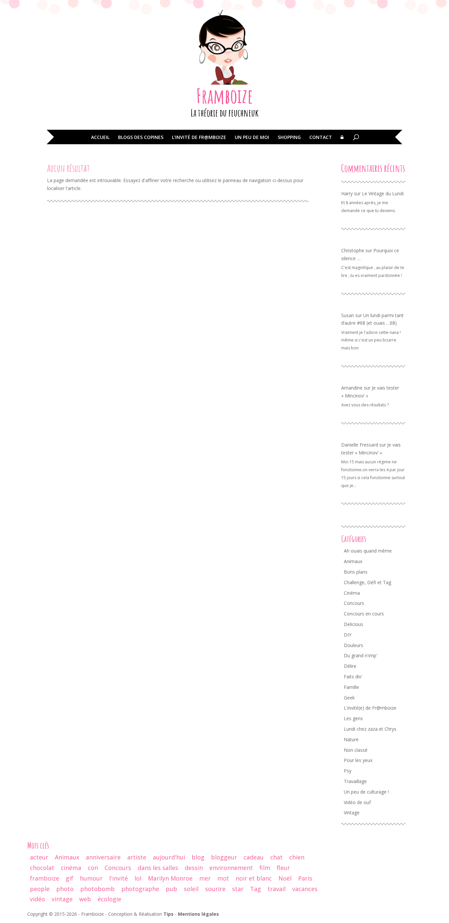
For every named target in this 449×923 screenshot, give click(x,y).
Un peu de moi (252, 137)
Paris (305, 878)
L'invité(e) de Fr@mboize (370, 708)
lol (137, 878)
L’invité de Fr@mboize (199, 137)
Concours (354, 603)
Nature (351, 739)
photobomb (97, 889)
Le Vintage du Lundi (383, 193)
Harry (347, 193)
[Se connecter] (342, 142)
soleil (191, 889)
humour (91, 878)
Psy (347, 771)
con (93, 868)
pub (171, 889)
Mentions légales (198, 914)
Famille (351, 687)
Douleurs (353, 645)
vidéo (37, 899)
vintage (62, 899)
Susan (347, 315)
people (40, 889)
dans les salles (158, 868)
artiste (136, 857)
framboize (44, 878)
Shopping (289, 137)
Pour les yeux (358, 760)
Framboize (224, 95)
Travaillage (355, 781)
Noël (285, 878)
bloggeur (224, 857)
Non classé (355, 750)
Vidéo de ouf (357, 802)
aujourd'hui (169, 857)
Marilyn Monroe (170, 878)
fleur (283, 868)
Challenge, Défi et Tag (367, 582)
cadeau (254, 857)
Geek (349, 697)
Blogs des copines (140, 137)
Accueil (100, 137)
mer (205, 878)
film (264, 868)
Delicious (353, 624)
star (238, 889)
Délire (350, 666)
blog (198, 857)
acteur (39, 857)
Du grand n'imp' (360, 655)
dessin (194, 868)
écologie (109, 899)
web (85, 899)
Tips (168, 914)
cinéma (71, 868)
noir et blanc (254, 878)
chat (276, 857)
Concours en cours (364, 614)
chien (296, 857)
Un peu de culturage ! (366, 792)
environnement (231, 868)
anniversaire (103, 857)
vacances (305, 889)
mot (223, 878)
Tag (255, 889)
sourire (215, 889)
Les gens (353, 718)
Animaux (353, 561)
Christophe (352, 250)
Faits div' (353, 676)
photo (65, 889)
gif (69, 878)
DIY (347, 635)
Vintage (352, 812)
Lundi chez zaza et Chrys (370, 729)
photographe (140, 889)
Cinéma (352, 593)
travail (277, 889)
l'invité (118, 878)
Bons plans (355, 572)
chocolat (42, 868)
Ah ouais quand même (368, 551)
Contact (320, 137)
